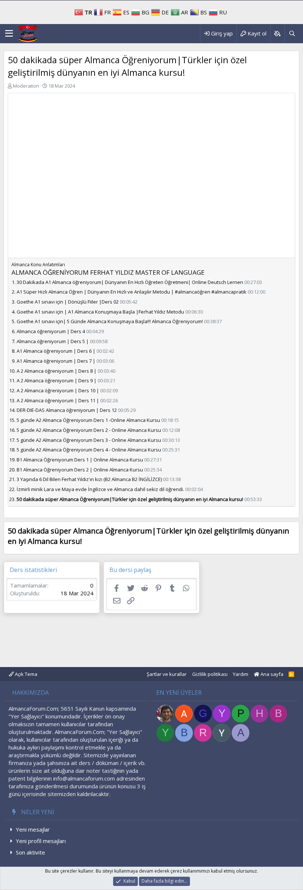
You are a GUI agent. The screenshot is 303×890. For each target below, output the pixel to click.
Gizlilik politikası (210, 674)
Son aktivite (30, 852)
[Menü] (9, 33)
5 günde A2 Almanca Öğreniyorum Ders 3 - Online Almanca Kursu (89, 440)
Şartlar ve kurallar (167, 674)
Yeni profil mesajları (41, 841)
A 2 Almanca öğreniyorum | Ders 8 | (56, 371)
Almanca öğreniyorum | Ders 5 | (53, 341)
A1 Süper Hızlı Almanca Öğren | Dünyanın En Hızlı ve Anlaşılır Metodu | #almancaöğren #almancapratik (131, 291)
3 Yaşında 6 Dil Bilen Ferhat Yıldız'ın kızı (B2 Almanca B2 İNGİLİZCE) (89, 479)
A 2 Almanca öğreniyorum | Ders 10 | (58, 390)
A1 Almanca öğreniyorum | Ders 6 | (56, 351)
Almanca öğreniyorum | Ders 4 (51, 331)
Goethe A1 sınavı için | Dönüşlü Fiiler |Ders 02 (68, 301)
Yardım (240, 674)
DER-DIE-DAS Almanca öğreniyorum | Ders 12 (67, 410)
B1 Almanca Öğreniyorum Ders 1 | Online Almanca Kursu (80, 459)
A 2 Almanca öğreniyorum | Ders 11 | (58, 400)
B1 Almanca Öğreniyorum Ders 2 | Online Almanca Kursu (80, 469)
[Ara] (292, 33)
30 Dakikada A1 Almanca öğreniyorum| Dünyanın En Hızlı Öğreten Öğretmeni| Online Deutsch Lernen (130, 282)
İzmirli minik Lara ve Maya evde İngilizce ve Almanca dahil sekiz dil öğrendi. (100, 489)
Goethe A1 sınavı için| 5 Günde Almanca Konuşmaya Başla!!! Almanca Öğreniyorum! (110, 321)
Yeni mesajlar (33, 829)
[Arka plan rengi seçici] (277, 33)
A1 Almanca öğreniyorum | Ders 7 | (56, 361)
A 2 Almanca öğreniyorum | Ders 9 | (56, 380)
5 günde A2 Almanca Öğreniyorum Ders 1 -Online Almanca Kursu (88, 420)
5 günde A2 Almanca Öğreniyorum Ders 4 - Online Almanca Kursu (89, 449)
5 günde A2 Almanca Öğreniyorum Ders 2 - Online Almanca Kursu (89, 430)
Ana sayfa (271, 674)
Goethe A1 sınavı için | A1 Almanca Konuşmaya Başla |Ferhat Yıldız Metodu (100, 311)
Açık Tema (25, 674)
